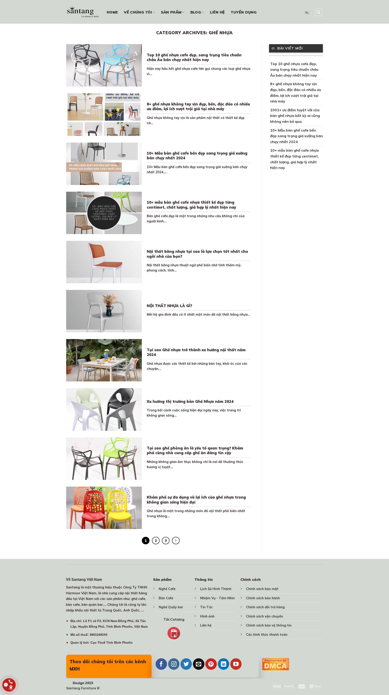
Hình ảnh (207, 616)
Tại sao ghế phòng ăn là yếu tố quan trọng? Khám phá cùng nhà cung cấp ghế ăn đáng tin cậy (195, 450)
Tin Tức (206, 607)
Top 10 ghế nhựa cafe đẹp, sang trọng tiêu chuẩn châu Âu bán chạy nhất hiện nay (194, 57)
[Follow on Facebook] (161, 664)
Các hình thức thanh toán (266, 635)
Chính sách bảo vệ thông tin (269, 625)
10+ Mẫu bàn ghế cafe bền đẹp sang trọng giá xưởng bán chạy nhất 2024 (197, 155)
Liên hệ (205, 625)
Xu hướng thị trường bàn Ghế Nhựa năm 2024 (190, 401)
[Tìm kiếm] (319, 12)
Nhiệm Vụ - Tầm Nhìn (217, 598)
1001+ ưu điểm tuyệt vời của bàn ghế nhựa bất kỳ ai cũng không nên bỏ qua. (295, 116)
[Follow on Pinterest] (211, 664)
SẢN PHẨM (171, 12)
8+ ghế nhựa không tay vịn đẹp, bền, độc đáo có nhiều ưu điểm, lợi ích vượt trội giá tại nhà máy (198, 106)
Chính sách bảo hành (263, 598)
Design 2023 (83, 683)
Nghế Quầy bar (171, 607)
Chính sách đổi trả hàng (265, 607)
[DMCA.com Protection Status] (275, 663)
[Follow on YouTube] (236, 664)
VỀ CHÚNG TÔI (138, 12)
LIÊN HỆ (217, 12)
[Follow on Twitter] (186, 664)
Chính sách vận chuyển (264, 616)
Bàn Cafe (166, 598)
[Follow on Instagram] (173, 664)
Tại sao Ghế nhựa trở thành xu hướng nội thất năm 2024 (196, 352)
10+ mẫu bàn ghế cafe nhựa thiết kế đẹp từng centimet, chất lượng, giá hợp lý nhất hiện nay (191, 205)
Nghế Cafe (167, 589)
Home (112, 12)
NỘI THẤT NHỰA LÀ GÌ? (169, 305)
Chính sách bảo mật (262, 589)
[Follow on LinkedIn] (223, 664)
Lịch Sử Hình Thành (215, 589)
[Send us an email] (198, 664)
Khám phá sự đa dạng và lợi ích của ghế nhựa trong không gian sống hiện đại (196, 499)
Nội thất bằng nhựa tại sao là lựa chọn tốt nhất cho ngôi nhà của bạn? (197, 254)
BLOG (195, 12)
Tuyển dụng (244, 12)
